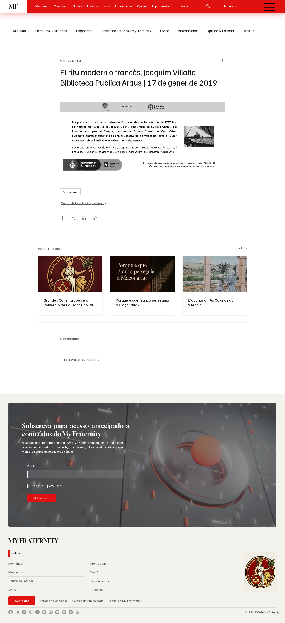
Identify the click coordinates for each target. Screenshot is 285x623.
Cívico (164, 30)
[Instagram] (24, 612)
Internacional (188, 30)
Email (32, 466)
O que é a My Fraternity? (125, 601)
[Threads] (71, 612)
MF (13, 6)
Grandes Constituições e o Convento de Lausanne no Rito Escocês (69, 302)
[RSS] (77, 612)
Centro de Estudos (21, 581)
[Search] (208, 6)
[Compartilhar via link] (95, 218)
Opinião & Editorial (220, 30)
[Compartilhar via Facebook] (62, 218)
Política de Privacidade (88, 601)
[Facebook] (10, 612)
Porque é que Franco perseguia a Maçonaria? (142, 302)
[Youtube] (44, 612)
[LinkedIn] (17, 612)
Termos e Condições (54, 601)
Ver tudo (241, 248)
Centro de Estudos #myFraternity (126, 30)
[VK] (57, 612)
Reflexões (97, 589)
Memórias (15, 563)
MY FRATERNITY (33, 541)
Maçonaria (84, 30)
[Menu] (270, 7)
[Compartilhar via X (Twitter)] (73, 218)
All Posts (19, 30)
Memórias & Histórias (51, 30)
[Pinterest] (30, 612)
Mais (247, 30)
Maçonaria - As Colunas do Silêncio (211, 302)
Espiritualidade (100, 581)
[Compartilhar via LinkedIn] (84, 218)
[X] (37, 612)
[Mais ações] (222, 60)
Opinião (95, 572)
